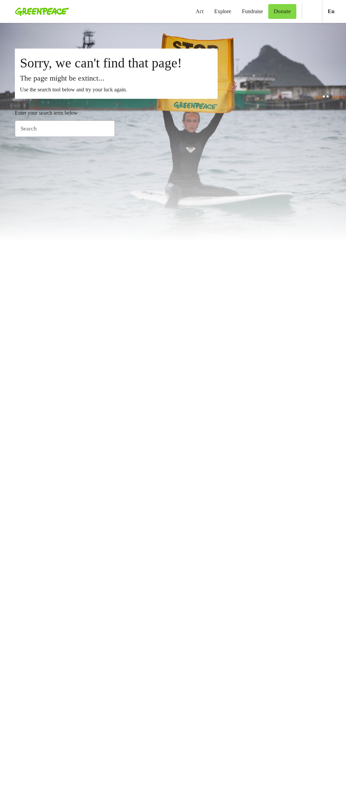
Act (199, 11)
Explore (222, 11)
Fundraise (252, 11)
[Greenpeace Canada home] (40, 11)
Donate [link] (282, 11)
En (337, 11)
